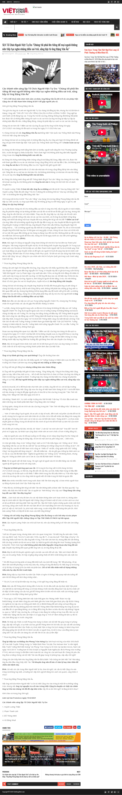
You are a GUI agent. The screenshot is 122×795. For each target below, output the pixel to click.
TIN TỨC (24, 22)
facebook (76, 784)
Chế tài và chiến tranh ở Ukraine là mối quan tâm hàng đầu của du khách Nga (100, 314)
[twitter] (115, 1)
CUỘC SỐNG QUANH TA (59, 22)
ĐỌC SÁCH (86, 22)
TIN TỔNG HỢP (89, 406)
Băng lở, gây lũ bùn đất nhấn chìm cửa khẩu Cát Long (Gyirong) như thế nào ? (101, 410)
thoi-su (40, 54)
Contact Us (17, 2)
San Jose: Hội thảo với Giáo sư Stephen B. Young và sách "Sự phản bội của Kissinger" (107, 466)
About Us (9, 2)
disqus (68, 784)
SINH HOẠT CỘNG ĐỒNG (40, 22)
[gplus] (118, 1)
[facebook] (112, 1)
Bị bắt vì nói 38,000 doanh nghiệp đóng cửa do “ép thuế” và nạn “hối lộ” (101, 248)
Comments (110, 428)
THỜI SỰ (13, 22)
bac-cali (7, 753)
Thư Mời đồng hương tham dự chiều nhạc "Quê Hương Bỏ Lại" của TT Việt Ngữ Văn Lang (16, 759)
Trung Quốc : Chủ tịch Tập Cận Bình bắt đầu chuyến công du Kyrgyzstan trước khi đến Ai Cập (100, 420)
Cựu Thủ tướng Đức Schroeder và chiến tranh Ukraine (22, 34)
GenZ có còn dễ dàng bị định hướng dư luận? (100, 251)
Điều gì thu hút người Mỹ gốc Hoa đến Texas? (101, 308)
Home (3, 2)
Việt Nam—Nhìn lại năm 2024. (95, 276)
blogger (61, 784)
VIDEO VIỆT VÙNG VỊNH (101, 22)
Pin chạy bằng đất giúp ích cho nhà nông (99, 303)
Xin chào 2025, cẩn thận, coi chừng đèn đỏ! (100, 266)
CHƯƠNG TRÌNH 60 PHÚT (93, 403)
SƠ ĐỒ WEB (75, 22)
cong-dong (33, 54)
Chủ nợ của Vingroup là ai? (94, 256)
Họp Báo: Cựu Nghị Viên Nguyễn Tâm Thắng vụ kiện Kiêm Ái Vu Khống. (67, 760)
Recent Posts (93, 428)
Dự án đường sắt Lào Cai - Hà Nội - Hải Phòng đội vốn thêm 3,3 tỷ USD (101, 238)
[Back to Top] (118, 792)
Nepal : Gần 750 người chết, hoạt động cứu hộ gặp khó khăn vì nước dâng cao (101, 415)
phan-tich (51, 35)
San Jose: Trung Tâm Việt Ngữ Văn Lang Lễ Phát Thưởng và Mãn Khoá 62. (101, 51)
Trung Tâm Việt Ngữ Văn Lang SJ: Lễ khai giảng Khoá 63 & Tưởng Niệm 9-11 (41, 759)
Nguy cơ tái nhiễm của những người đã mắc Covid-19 (72, 34)
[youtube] (108, 1)
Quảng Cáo (8, 27)
